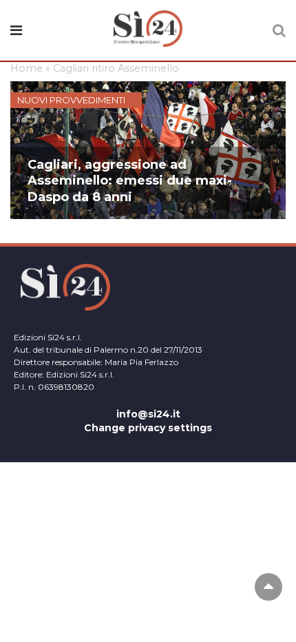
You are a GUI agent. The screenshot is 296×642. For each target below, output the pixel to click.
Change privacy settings (148, 428)
